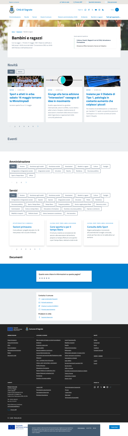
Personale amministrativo (14, 350)
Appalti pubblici (40, 348)
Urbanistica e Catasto (70, 376)
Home (13, 32)
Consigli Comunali (98, 350)
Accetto (88, 428)
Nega (94, 428)
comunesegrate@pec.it (14, 406)
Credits (11, 418)
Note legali (67, 395)
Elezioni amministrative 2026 (67, 17)
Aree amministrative (13, 343)
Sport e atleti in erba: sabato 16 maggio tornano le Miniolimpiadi (25, 97)
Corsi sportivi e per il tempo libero (60, 228)
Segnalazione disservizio (42, 392)
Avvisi (95, 345)
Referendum (68, 350)
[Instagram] (98, 9)
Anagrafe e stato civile (42, 345)
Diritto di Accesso (40, 366)
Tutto (11, 72)
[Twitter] (101, 387)
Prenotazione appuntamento (43, 390)
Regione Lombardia (14, 2)
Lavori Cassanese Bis (70, 340)
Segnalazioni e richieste (71, 358)
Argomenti (19, 32)
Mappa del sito (17, 418)
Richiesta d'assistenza (42, 395)
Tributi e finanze (69, 373)
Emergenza (39, 376)
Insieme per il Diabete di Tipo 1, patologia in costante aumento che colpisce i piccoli (100, 99)
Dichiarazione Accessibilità (71, 398)
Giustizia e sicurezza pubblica (43, 378)
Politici (9, 353)
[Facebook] (98, 387)
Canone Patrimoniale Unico (43, 353)
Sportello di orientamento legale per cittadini (76, 371)
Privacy (67, 390)
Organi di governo (12, 340)
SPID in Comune (69, 368)
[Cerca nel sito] (117, 10)
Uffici (9, 345)
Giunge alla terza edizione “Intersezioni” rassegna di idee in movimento (63, 97)
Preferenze (81, 428)
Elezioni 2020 (68, 378)
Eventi (95, 363)
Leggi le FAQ (39, 387)
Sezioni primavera (22, 226)
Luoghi (95, 361)
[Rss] (110, 387)
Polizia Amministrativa (70, 348)
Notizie (20, 72)
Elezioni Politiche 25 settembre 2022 (45, 371)
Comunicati (97, 343)
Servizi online (68, 366)
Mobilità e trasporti (69, 343)
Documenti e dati (12, 355)
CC (8, 418)
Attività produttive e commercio (23, 223)
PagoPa (67, 345)
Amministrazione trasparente (72, 387)
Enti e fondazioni (12, 348)
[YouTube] (104, 387)
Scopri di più (114, 427)
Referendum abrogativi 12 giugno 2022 (75, 353)
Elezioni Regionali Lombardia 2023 (45, 373)
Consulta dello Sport (97, 226)
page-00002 (68, 361)
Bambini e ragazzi (97, 17)
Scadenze (96, 348)
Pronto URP (13, 410)
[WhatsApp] (95, 387)
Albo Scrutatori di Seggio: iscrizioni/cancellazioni (48, 340)
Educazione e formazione (42, 368)
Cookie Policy (68, 392)
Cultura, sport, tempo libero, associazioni (63, 223)
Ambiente (84, 17)
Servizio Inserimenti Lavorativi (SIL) (74, 363)
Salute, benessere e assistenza (73, 355)
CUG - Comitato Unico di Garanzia (44, 360)
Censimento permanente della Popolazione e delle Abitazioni (49, 356)
